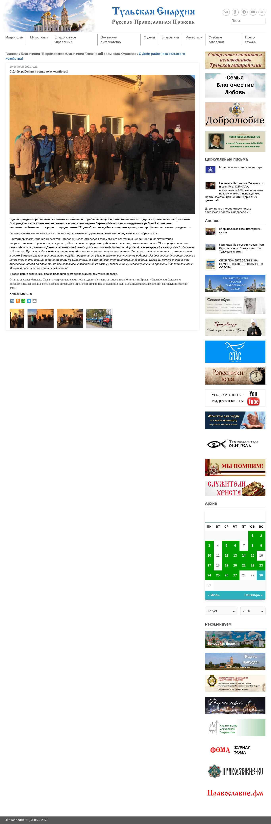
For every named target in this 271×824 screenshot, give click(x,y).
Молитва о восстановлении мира (240, 167)
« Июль (214, 595)
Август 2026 (235, 516)
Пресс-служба (250, 40)
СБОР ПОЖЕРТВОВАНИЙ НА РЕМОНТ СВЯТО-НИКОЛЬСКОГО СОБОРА (241, 264)
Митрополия (14, 37)
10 (209, 555)
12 (226, 555)
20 (235, 565)
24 (209, 575)
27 (235, 575)
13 (235, 555)
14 (244, 555)
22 (252, 565)
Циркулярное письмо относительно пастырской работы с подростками (228, 210)
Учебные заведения (217, 40)
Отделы (149, 37)
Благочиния (170, 37)
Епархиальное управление (65, 40)
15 (252, 555)
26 (226, 575)
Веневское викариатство (111, 40)
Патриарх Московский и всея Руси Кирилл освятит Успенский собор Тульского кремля (241, 248)
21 (244, 565)
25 (218, 575)
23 (261, 565)
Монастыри (193, 37)
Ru (262, 12)
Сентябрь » (253, 595)
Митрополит (39, 37)
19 (226, 565)
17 (209, 565)
